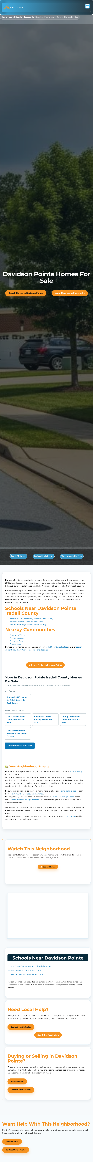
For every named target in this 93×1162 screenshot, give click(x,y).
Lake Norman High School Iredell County (26, 974)
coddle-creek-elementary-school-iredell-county (31, 619)
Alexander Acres (17, 638)
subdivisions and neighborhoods (25, 800)
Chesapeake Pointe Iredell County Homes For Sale (17, 733)
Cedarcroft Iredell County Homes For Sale (43, 719)
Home (4, 17)
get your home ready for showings (27, 794)
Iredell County (15, 17)
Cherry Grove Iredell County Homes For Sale (71, 719)
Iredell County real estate (56, 647)
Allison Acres (15, 644)
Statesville (29, 17)
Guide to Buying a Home (63, 797)
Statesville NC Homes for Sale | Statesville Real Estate (17, 700)
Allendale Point (16, 641)
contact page (70, 816)
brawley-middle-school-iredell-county (27, 622)
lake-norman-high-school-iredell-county (28, 625)
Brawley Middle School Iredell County (24, 970)
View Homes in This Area (20, 745)
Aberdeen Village (17, 635)
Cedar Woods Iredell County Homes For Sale (16, 719)
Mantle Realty (76, 771)
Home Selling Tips (68, 791)
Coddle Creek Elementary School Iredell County (29, 966)
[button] (87, 6)
